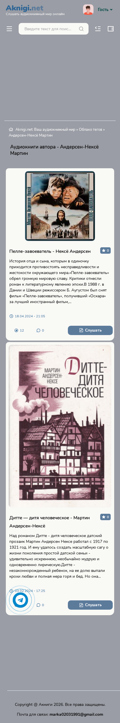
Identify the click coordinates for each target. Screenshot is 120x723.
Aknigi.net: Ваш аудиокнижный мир (45, 129)
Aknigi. (35, 9)
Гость (103, 9)
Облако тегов (90, 129)
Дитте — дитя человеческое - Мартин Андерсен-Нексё (49, 522)
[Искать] (81, 29)
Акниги (45, 704)
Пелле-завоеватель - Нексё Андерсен (50, 251)
